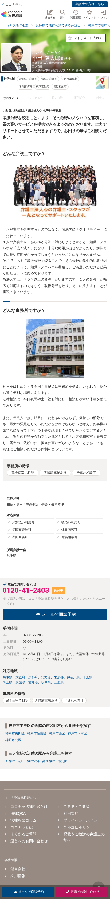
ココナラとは (21, 827)
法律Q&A (18, 813)
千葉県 (87, 677)
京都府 (33, 677)
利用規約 (71, 813)
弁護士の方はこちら (89, 4)
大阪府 (20, 677)
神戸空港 (33, 761)
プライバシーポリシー (82, 820)
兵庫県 (7, 677)
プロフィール (11, 98)
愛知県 (33, 682)
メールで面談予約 (59, 614)
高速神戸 (48, 761)
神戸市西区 (57, 733)
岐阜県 (46, 682)
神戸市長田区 (15, 733)
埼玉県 (7, 682)
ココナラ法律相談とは (29, 806)
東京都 (59, 677)
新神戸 (10, 761)
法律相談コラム (23, 820)
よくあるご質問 (23, 834)
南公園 (62, 761)
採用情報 (17, 876)
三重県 (59, 682)
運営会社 (17, 869)
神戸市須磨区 (36, 733)
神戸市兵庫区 (77, 733)
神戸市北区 (13, 740)
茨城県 (20, 682)
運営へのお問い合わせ (29, 841)
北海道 (46, 677)
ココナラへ (14, 4)
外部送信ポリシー (78, 827)
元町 (21, 761)
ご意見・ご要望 (77, 806)
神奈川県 (73, 677)
